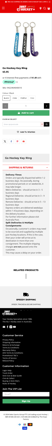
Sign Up (26, 401)
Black (6, 98)
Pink (32, 98)
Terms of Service (10, 358)
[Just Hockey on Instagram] (10, 327)
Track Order (8, 373)
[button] (26, 167)
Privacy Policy (8, 340)
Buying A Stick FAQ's (11, 381)
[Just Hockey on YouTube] (14, 327)
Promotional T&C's (10, 355)
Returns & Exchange (11, 345)
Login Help (7, 370)
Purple (24, 98)
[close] (49, 2)
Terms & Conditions (11, 347)
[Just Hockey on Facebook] (7, 327)
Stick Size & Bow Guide (12, 375)
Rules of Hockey (9, 383)
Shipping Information (12, 342)
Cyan (15, 98)
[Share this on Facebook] (11, 141)
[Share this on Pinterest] (17, 141)
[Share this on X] (5, 141)
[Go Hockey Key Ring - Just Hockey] (26, 39)
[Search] (46, 124)
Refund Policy (8, 361)
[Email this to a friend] (23, 141)
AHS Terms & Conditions (13, 353)
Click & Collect (8, 378)
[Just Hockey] (26, 8)
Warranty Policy (9, 350)
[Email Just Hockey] (4, 327)
